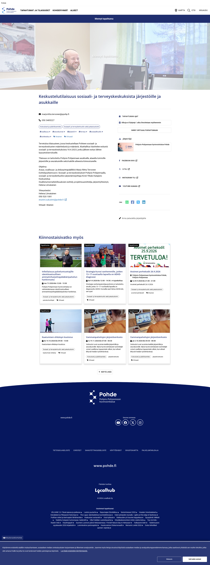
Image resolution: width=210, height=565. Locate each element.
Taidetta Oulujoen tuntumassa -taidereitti (71, 520)
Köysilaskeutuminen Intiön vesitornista (129, 520)
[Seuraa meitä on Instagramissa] (140, 422)
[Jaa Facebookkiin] (132, 202)
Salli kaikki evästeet (195, 559)
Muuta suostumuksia (14, 538)
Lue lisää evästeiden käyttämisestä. (74, 551)
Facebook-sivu (128, 161)
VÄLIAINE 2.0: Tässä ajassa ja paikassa (66, 512)
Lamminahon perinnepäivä (87, 525)
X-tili (124, 169)
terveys (83, 132)
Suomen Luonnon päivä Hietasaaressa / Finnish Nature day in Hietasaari (103, 523)
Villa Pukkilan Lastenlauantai (101, 520)
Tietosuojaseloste (61, 450)
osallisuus (45, 132)
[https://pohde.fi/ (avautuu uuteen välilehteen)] (105, 471)
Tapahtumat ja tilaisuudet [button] (35, 10)
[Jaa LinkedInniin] (144, 202)
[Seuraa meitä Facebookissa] (125, 422)
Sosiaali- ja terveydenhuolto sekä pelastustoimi (81, 127)
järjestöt (72, 132)
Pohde (3, 3)
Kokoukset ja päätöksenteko (50, 127)
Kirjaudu (203, 10)
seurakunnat (59, 132)
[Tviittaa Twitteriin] (138, 202)
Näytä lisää (106, 372)
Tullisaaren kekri (140, 523)
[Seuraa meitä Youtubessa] (118, 422)
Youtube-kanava (130, 186)
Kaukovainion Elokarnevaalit (112, 525)
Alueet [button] (74, 10)
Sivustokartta (131, 450)
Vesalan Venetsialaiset (147, 512)
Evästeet (77, 450)
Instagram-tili (129, 178)
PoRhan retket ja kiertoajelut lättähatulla (66, 517)
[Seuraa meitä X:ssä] (133, 422)
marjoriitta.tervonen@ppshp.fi (55, 114)
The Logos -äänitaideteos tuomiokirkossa (96, 515)
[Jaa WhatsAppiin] (127, 202)
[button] (144, 218)
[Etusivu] (9, 10)
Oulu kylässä (109, 517)
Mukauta (169, 559)
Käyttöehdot (116, 450)
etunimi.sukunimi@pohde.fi (51, 199)
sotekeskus (45, 137)
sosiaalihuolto (96, 132)
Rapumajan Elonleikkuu (109, 512)
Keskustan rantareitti (92, 517)
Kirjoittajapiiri (68, 523)
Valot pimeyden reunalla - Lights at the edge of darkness (136, 515)
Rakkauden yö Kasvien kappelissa (129, 517)
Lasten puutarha (90, 512)
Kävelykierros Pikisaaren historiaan (64, 515)
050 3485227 (48, 120)
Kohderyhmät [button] (60, 10)
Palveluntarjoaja (150, 450)
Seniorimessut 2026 (128, 512)
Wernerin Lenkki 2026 (134, 525)
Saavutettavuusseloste (95, 450)
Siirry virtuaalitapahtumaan (144, 130)
